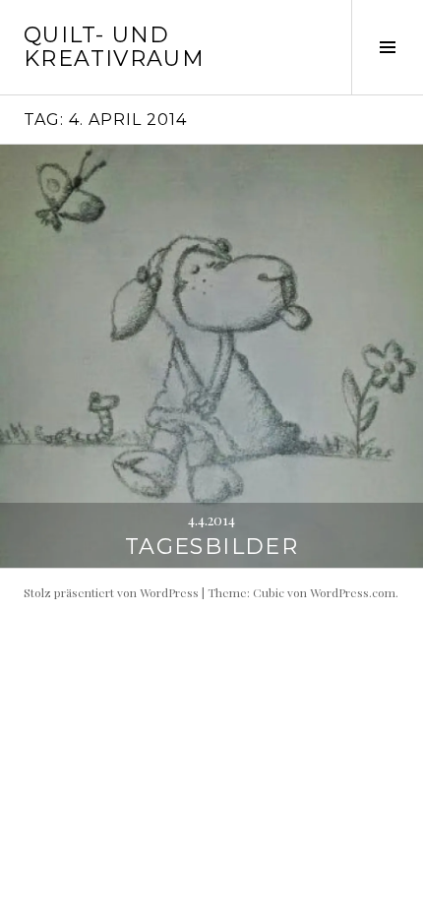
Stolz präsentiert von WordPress (111, 592)
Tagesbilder (211, 546)
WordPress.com (352, 592)
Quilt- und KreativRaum (114, 47)
